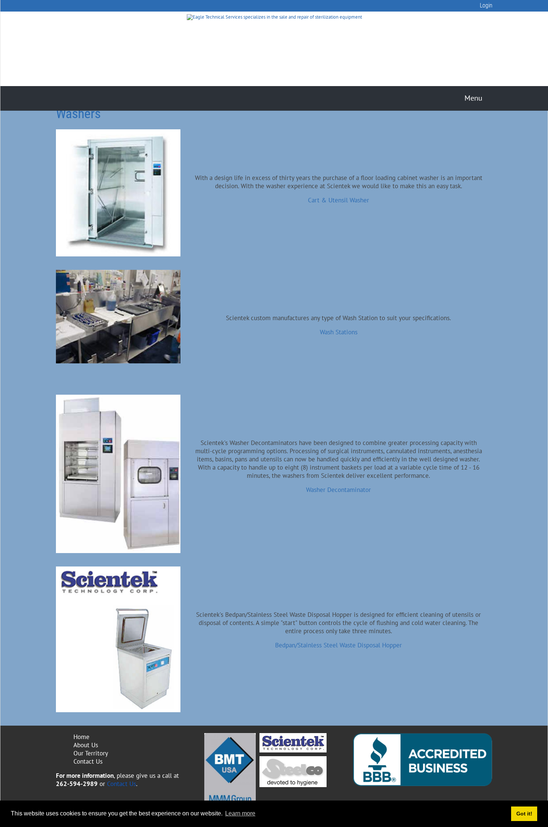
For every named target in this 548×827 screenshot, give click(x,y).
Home (81, 737)
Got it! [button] (524, 814)
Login (486, 5)
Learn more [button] (240, 813)
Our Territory (90, 753)
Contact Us (88, 761)
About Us (85, 745)
